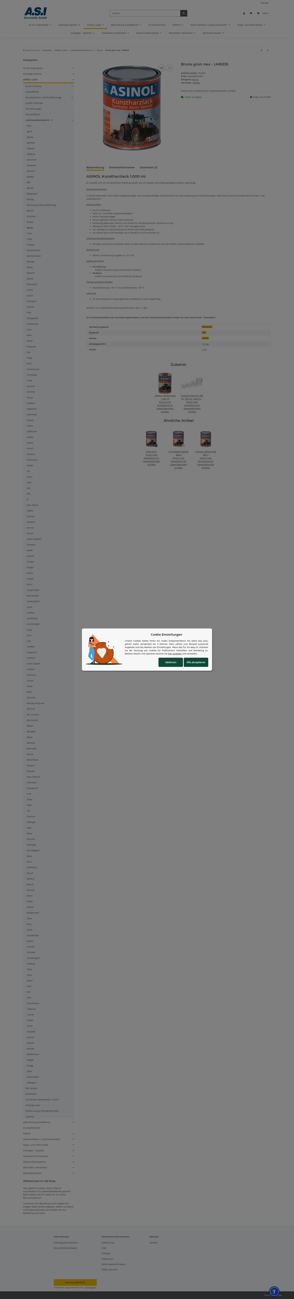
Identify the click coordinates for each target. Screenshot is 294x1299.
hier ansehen (175, 653)
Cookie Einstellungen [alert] (166, 634)
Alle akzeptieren (196, 662)
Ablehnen (170, 662)
